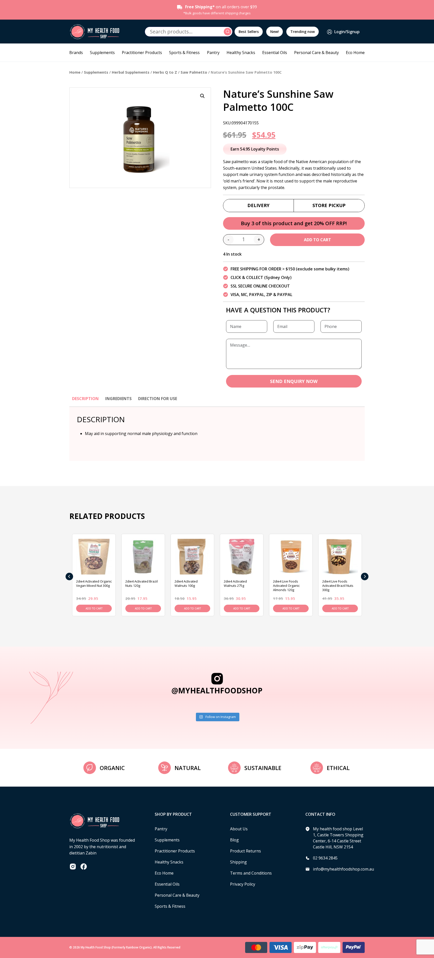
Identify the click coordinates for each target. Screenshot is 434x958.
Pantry (213, 52)
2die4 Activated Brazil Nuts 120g (141, 583)
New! (274, 31)
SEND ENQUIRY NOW (293, 381)
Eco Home (355, 52)
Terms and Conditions (251, 873)
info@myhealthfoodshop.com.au (343, 869)
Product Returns (245, 851)
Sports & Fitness (184, 52)
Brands (76, 52)
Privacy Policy (242, 884)
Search (228, 31)
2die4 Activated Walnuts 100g (186, 583)
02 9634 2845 (325, 858)
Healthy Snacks (241, 52)
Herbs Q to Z (165, 72)
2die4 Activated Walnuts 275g (235, 583)
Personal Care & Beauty (316, 52)
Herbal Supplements (130, 72)
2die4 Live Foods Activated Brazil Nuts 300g (337, 585)
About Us (239, 829)
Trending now (302, 31)
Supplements (102, 52)
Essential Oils (274, 52)
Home (74, 72)
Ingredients (118, 398)
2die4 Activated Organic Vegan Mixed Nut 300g (94, 583)
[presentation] (69, 576)
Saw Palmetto (194, 72)
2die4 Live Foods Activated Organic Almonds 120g (286, 585)
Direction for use (157, 398)
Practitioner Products (142, 52)
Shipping (238, 862)
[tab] (85, 401)
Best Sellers (249, 31)
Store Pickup (329, 205)
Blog (234, 840)
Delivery (258, 205)
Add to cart (317, 240)
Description (85, 398)
